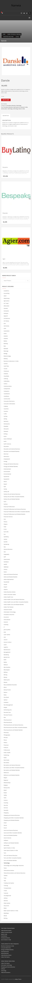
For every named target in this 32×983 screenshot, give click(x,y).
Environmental (7, 474)
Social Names (4, 936)
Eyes (5, 486)
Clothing (6, 378)
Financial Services (8, 516)
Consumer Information (9, 403)
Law (5, 637)
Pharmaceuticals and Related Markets (13, 730)
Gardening (6, 544)
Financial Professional (9, 506)
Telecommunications (9, 870)
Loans (5, 644)
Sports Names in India (9, 848)
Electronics (6, 456)
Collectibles (6, 381)
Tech (5, 853)
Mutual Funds (7, 690)
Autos (5, 333)
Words (5, 915)
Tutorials (6, 893)
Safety (5, 795)
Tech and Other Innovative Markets (12, 858)
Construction (7, 398)
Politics (5, 742)
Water (5, 908)
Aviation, (6, 338)
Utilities (6, 898)
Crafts (5, 413)
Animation (6, 311)
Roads (5, 792)
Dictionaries (7, 424)
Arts (5, 323)
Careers (6, 363)
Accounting (6, 293)
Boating (6, 358)
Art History (6, 321)
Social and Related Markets (10, 835)
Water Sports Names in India (11, 910)
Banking (6, 343)
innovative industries (8, 107)
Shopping (6, 812)
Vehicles (6, 900)
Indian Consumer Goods (10, 594)
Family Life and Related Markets (12, 499)
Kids (5, 632)
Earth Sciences (7, 444)
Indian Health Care (8, 597)
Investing (6, 624)
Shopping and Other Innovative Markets (14, 818)
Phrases (6, 737)
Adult (5, 296)
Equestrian (6, 476)
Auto (5, 328)
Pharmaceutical (7, 720)
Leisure (5, 639)
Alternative (6, 306)
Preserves (6, 745)
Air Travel (6, 303)
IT (4, 627)
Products (6, 747)
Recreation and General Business (12, 765)
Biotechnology (7, 356)
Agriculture (6, 301)
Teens (5, 868)
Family (5, 489)
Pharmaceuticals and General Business (13, 725)
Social (5, 828)
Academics (6, 291)
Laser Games (7, 634)
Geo (5, 551)
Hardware (6, 562)
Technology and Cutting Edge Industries (14, 865)
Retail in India (4, 934)
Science (6, 800)
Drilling (5, 434)
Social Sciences (7, 838)
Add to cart (6, 99)
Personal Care (7, 712)
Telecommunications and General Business (14, 873)
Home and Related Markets (10, 577)
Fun (5, 534)
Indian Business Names (9, 592)
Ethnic (5, 481)
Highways (6, 567)
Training (6, 885)
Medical (6, 664)
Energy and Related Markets (11, 466)
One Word (6, 697)
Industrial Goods (8, 609)
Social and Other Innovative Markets (13, 833)
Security (6, 805)
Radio (5, 757)
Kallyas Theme (18, 979)
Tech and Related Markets (10, 860)
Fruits (5, 529)
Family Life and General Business (12, 494)
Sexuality (6, 810)
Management (7, 652)
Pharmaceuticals (8, 722)
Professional (7, 750)
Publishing (6, 755)
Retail (5, 790)
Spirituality (6, 845)
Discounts (6, 429)
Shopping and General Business (12, 815)
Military (6, 672)
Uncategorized (7, 895)
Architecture (7, 318)
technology (10, 108)
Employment (7, 459)
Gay (5, 547)
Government (7, 559)
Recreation (6, 762)
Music (5, 687)
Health (5, 564)
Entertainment (7, 469)
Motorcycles (7, 680)
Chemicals (6, 371)
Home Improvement (9, 579)
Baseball (6, 348)
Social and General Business (11, 830)
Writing (5, 918)
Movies (5, 682)
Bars (5, 346)
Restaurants (7, 787)
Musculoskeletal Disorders (10, 684)
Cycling (5, 416)
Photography (7, 735)
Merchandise (7, 667)
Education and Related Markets (11, 451)
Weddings (6, 913)
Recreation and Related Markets (12, 770)
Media (5, 662)
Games (5, 539)
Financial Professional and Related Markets (14, 514)
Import (5, 587)
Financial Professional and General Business (15, 509)
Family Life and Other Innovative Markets (14, 496)
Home (5, 572)
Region (5, 777)
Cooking (6, 406)
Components (7, 388)
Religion (6, 785)
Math (5, 659)
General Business (8, 549)
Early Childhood (8, 439)
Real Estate (6, 760)
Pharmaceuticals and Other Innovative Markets (15, 727)
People (5, 707)
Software (6, 840)
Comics (5, 383)
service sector (4, 108)
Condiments (7, 393)
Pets (5, 717)
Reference (6, 772)
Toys (5, 880)
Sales (5, 797)
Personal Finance (8, 715)
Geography (6, 554)
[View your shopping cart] (2, 13)
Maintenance (7, 649)
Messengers (7, 669)
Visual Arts (6, 905)
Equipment (6, 479)
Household (6, 582)
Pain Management (8, 705)
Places (5, 740)
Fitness (5, 521)
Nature (5, 692)
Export (5, 484)
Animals (6, 308)
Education (6, 446)
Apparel (6, 316)
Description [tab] (6, 115)
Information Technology (10, 612)
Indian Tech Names (8, 607)
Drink (5, 436)
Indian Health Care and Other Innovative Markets (16, 602)
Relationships (7, 782)
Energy (5, 461)
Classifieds (6, 376)
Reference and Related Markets (11, 775)
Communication (8, 386)
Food (5, 526)
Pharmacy (6, 732)
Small (5, 823)
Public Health (7, 752)
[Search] (28, 280)
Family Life (6, 491)
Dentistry (6, 421)
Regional (6, 780)
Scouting (6, 802)
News (5, 695)
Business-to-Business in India (11, 361)
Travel (5, 890)
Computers (6, 391)
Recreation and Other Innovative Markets (14, 767)
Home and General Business (11, 574)
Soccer (5, 825)
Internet (6, 622)
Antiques (6, 313)
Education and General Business (12, 449)
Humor (5, 584)
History (5, 569)
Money (5, 677)
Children (6, 373)
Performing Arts (8, 710)
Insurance (6, 617)
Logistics (6, 647)
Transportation (7, 888)
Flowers (6, 524)
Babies (5, 341)
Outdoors (6, 702)
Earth (5, 441)
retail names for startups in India (20, 107)
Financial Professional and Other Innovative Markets (17, 511)
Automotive (6, 331)
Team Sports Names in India (11, 850)
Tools (5, 878)
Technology (18, 105)
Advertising (6, 298)
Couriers (6, 411)
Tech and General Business (10, 855)
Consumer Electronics (9, 401)
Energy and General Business (11, 464)
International (7, 619)
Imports (6, 589)
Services (6, 807)
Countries (6, 408)
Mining (5, 674)
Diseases (6, 431)
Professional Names (5, 938)
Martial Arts (7, 657)
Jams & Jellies (7, 629)
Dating (5, 419)
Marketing (6, 654)
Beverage (6, 351)
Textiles (5, 875)
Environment (7, 471)
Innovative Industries (11, 105)
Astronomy (6, 326)
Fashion (6, 504)
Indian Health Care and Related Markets (14, 604)
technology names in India (19, 108)
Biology (5, 353)
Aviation (6, 336)
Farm (5, 501)
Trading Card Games (9, 883)
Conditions (6, 396)
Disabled (6, 426)
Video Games (7, 903)
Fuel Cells (6, 531)
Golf (5, 557)
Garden (5, 541)
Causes (5, 368)
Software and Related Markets (11, 843)
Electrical (6, 454)
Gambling (6, 536)
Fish (5, 519)
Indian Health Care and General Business (14, 599)
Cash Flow (6, 366)
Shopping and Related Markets (11, 820)
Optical (5, 700)
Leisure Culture (7, 642)
